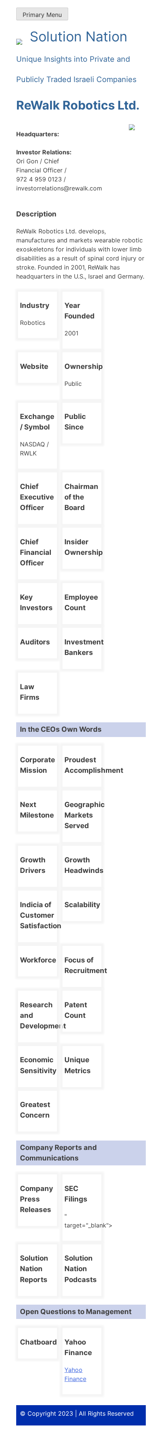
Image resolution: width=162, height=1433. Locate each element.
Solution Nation (76, 56)
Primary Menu (42, 14)
